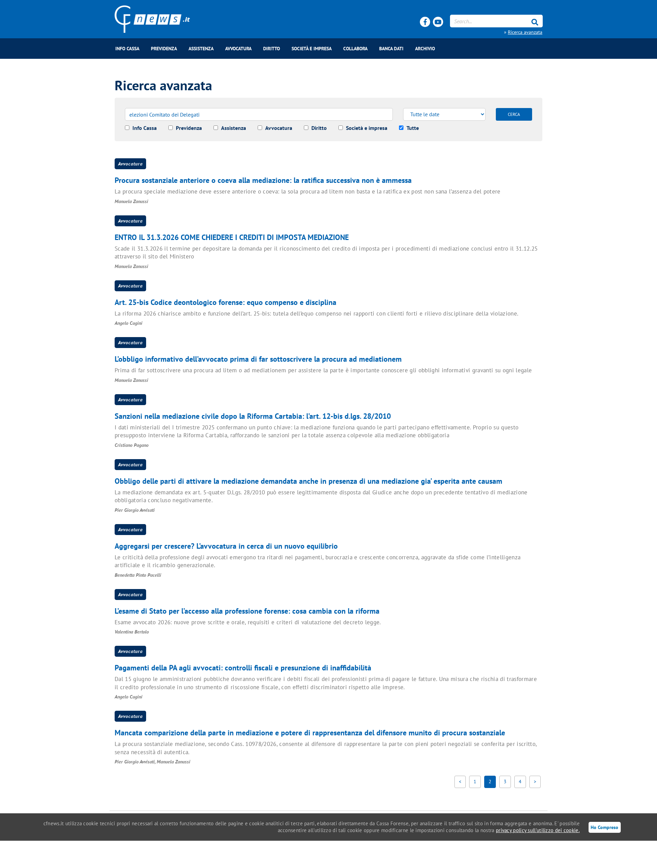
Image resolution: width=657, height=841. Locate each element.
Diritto (271, 48)
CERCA (514, 114)
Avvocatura (238, 48)
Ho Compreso (604, 827)
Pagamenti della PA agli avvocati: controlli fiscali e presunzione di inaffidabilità (243, 667)
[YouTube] (438, 22)
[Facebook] (425, 22)
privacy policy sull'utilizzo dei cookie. (538, 830)
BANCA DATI (391, 48)
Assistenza (201, 48)
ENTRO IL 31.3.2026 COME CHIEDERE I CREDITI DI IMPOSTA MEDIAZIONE (232, 237)
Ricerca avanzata (525, 32)
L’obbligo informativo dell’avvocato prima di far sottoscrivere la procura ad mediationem (258, 359)
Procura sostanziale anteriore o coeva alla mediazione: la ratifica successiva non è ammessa (263, 180)
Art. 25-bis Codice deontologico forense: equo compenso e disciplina (225, 302)
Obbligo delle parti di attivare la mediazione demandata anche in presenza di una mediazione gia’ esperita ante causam (308, 481)
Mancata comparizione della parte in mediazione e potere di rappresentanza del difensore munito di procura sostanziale (310, 732)
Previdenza (164, 48)
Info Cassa (127, 48)
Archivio (425, 48)
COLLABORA (355, 48)
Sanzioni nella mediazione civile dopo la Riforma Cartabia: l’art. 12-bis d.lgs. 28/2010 (253, 416)
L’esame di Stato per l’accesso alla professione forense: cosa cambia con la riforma (247, 611)
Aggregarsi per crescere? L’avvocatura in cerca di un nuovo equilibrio (226, 546)
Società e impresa (312, 48)
